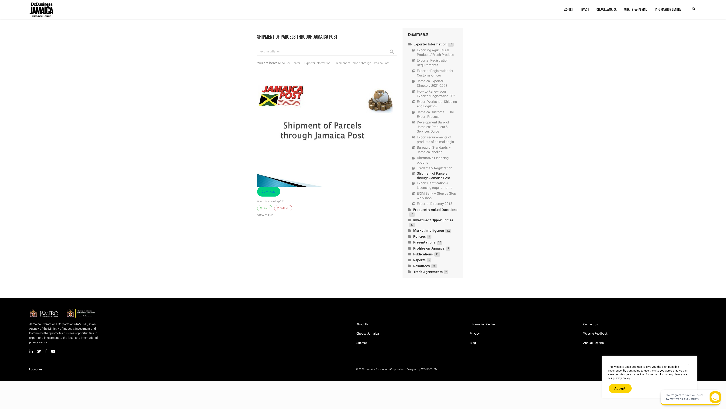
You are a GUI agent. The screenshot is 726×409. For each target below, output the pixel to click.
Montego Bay (51, 369)
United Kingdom (72, 369)
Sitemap (362, 343)
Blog (473, 343)
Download (268, 191)
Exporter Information (317, 63)
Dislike (284, 208)
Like (266, 208)
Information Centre (482, 324)
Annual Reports (593, 343)
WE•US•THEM (429, 369)
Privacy (475, 333)
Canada (90, 369)
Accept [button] (619, 388)
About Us (362, 324)
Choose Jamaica (367, 333)
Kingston (34, 369)
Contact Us (590, 324)
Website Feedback (595, 333)
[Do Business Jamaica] (41, 9)
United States (106, 369)
